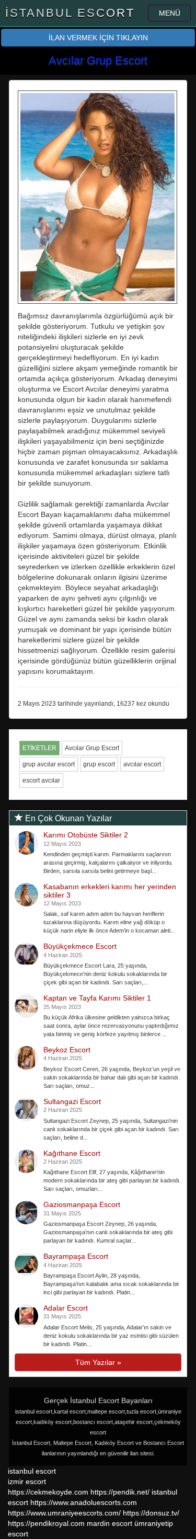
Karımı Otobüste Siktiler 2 (85, 835)
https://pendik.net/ (119, 1492)
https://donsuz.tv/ (151, 1513)
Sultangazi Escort (72, 1101)
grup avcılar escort (48, 764)
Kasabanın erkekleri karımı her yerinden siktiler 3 (109, 890)
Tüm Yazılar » (98, 1362)
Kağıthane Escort (71, 1153)
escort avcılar (41, 780)
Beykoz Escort (66, 1050)
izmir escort (27, 1481)
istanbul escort (32, 1471)
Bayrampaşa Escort (75, 1256)
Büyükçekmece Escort (80, 946)
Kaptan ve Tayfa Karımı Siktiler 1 (97, 998)
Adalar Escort (65, 1308)
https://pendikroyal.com (46, 1523)
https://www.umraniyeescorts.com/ (64, 1513)
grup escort (99, 764)
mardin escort (109, 1523)
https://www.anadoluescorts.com (83, 1502)
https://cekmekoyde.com (48, 1492)
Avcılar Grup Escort (92, 748)
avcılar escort (142, 764)
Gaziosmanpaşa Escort (81, 1204)
